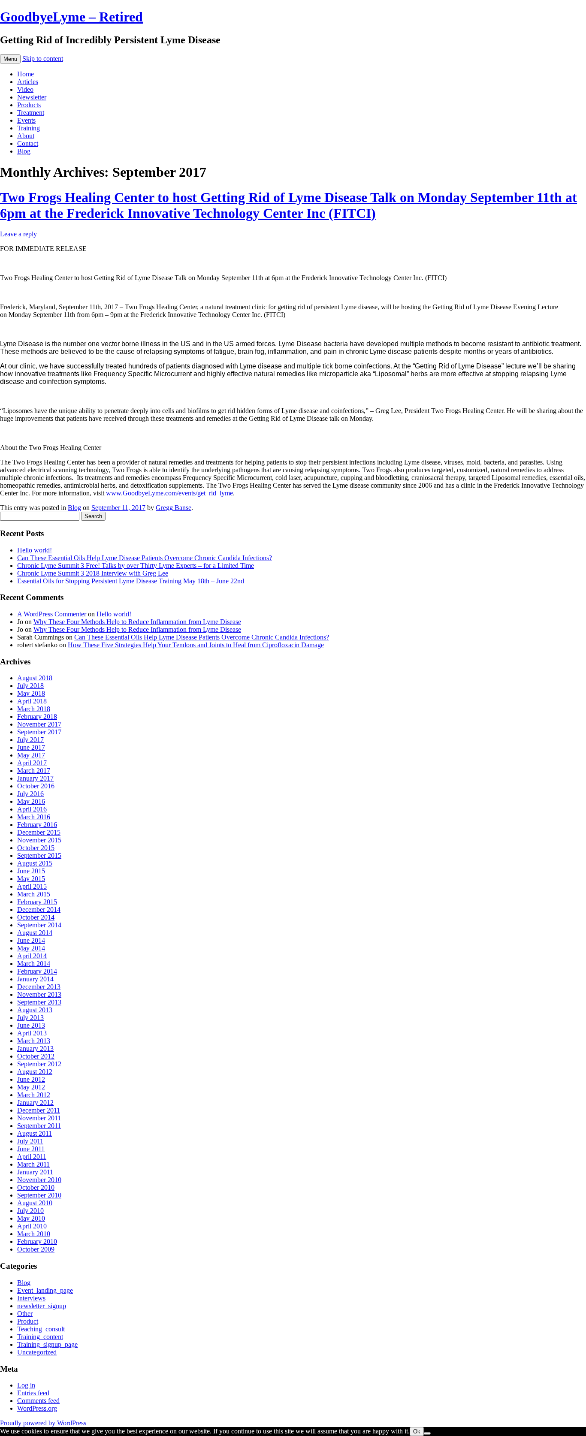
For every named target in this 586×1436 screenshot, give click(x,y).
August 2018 (34, 678)
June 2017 (31, 747)
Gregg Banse (173, 507)
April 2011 (31, 1156)
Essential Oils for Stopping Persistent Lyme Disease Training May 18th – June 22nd (130, 581)
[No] (427, 1433)
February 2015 (37, 901)
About (25, 135)
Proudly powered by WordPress (43, 1423)
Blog (23, 151)
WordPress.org (37, 1408)
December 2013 (38, 986)
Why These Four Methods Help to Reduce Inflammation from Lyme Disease (137, 621)
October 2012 (35, 1056)
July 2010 (30, 1210)
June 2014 (31, 940)
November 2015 (39, 840)
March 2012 (33, 1094)
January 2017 (35, 778)
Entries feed (33, 1393)
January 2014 (35, 979)
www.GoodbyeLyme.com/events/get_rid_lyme (169, 493)
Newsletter (31, 97)
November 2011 (39, 1118)
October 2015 (35, 847)
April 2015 (32, 886)
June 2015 (31, 871)
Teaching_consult (41, 1329)
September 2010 (39, 1195)
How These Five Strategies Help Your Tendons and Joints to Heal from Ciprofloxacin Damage (196, 645)
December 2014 (38, 909)
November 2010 (39, 1179)
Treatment (30, 112)
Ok (416, 1431)
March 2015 (33, 894)
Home (25, 74)
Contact (27, 143)
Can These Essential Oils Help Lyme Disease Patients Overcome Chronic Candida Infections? (144, 557)
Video (25, 89)
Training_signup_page (47, 1344)
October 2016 (35, 786)
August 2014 (34, 932)
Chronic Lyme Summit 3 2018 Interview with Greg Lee (92, 573)
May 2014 (31, 948)
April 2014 (32, 955)
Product (27, 1321)
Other (25, 1313)
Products (29, 105)
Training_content (40, 1336)
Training (28, 128)
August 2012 (34, 1071)
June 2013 (31, 1025)
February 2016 (37, 824)
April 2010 (32, 1226)
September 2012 (39, 1064)
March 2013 (33, 1040)
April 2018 (32, 701)
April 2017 (32, 762)
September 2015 (39, 855)
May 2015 (31, 878)
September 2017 (39, 732)
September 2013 (39, 1002)
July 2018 (30, 685)
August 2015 (34, 863)
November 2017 (39, 724)
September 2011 (39, 1125)
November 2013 (39, 994)
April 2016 (32, 809)
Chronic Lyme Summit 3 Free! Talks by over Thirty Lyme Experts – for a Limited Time (135, 565)
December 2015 (38, 832)
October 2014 (35, 917)
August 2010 (34, 1203)
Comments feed (38, 1400)
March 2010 (33, 1233)
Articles (27, 81)
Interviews (31, 1298)
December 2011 (38, 1110)
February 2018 (37, 716)
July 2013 (30, 1017)
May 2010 (31, 1218)
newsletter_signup (41, 1305)
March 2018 (33, 708)
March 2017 (33, 770)
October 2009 (35, 1249)
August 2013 (34, 1010)
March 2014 (33, 963)
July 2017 (30, 739)
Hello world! (34, 550)
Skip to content (42, 58)
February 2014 (37, 971)
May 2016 (31, 801)
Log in (26, 1385)
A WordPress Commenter (51, 614)
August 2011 (34, 1133)
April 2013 (32, 1033)
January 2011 (35, 1172)
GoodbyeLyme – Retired (71, 16)
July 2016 (30, 793)
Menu (10, 59)
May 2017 (31, 755)
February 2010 (37, 1241)
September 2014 (39, 925)
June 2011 (31, 1148)
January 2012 (35, 1102)
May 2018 (31, 693)
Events (26, 120)
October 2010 (35, 1187)
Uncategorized (37, 1352)
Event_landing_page (45, 1290)
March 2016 (33, 817)
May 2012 (31, 1087)
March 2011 (33, 1164)
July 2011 (30, 1141)
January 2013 (35, 1048)
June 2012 (31, 1079)
